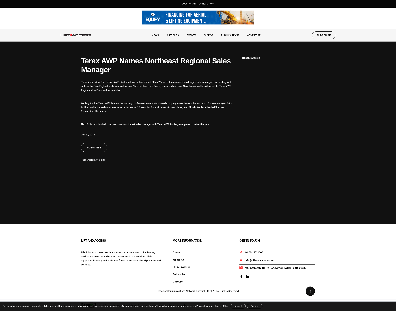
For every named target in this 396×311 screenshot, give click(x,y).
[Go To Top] (310, 291)
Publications (230, 35)
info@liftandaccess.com (259, 260)
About (176, 252)
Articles (173, 35)
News (155, 35)
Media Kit (178, 259)
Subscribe (324, 35)
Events (191, 35)
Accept (238, 306)
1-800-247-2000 (254, 252)
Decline (254, 306)
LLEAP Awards (181, 267)
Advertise (254, 35)
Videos (208, 35)
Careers (178, 281)
